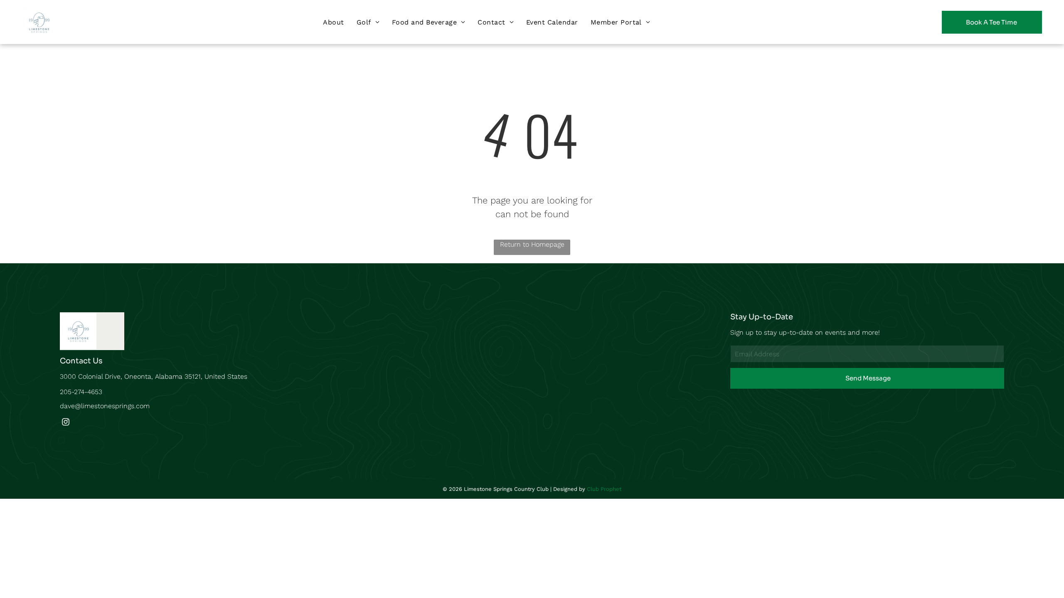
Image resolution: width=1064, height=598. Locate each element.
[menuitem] (333, 22)
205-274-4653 (81, 392)
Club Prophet (604, 489)
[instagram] (65, 423)
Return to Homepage (532, 244)
